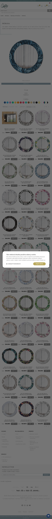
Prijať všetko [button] (39, 263)
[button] (13, 264)
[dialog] (26, 259)
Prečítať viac (42, 260)
